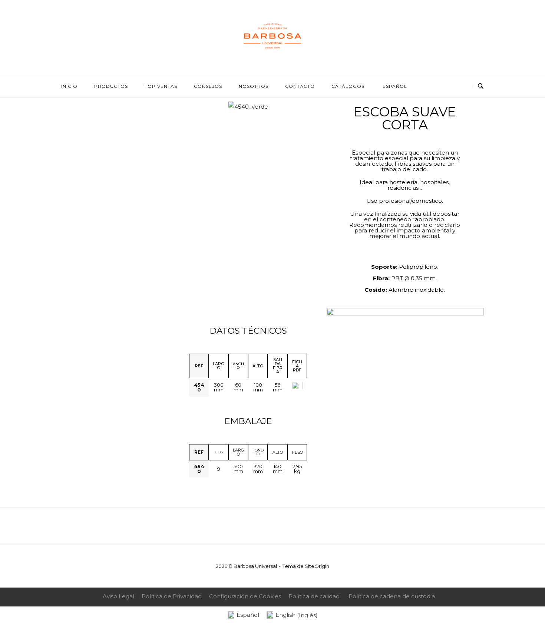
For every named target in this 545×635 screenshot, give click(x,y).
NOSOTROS (253, 86)
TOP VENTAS (161, 86)
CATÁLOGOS (347, 86)
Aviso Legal (118, 596)
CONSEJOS (208, 86)
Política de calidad (314, 596)
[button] (180, 107)
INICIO (69, 86)
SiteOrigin (317, 566)
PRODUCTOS (111, 86)
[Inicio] (272, 58)
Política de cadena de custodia (392, 596)
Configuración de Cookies (245, 596)
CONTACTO (300, 86)
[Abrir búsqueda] (481, 86)
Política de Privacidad (172, 596)
